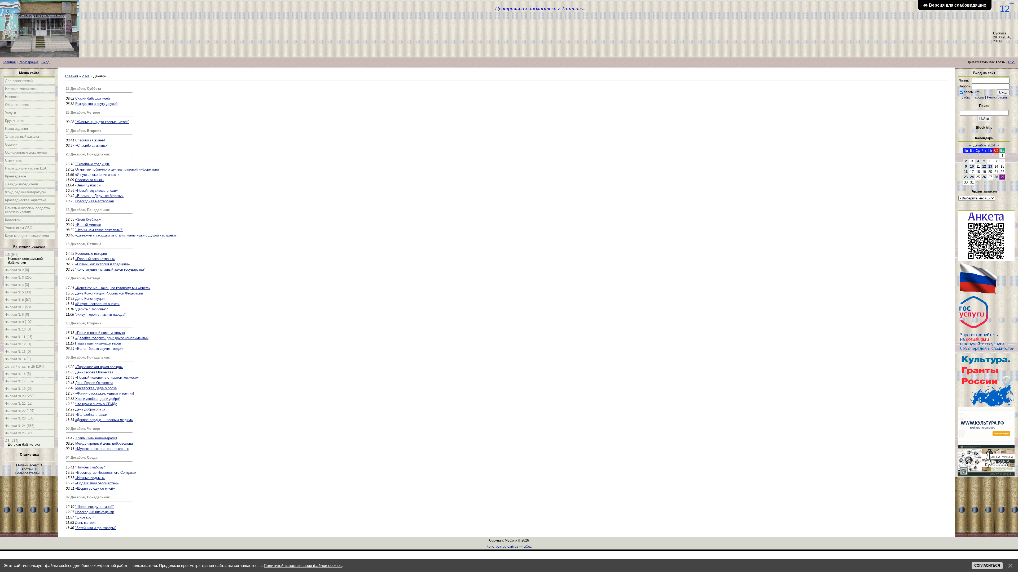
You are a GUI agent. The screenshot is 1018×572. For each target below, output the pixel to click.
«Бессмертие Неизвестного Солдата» (105, 473)
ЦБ (7, 255)
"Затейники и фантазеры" (95, 528)
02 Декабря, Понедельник (88, 497)
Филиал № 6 (14, 300)
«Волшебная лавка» (91, 415)
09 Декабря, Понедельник (88, 357)
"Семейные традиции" (92, 164)
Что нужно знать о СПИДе (96, 404)
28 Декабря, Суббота (83, 89)
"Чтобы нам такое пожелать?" (99, 230)
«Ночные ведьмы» (90, 478)
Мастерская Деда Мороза (96, 388)
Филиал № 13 (15, 352)
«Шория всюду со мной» (95, 488)
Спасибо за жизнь (89, 180)
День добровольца (90, 409)
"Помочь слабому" (90, 467)
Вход (45, 62)
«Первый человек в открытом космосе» (107, 377)
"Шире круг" (84, 517)
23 (966, 177)
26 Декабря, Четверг (83, 112)
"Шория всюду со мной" (94, 507)
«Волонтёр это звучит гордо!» (99, 349)
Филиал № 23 (15, 418)
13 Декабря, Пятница (83, 244)
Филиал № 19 (15, 389)
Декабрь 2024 (984, 145)
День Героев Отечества (94, 372)
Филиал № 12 (15, 344)
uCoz (528, 546)
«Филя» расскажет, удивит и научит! (104, 393)
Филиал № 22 (15, 411)
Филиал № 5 (14, 292)
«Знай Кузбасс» (87, 185)
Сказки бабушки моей (92, 98)
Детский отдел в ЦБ (20, 366)
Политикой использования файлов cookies (303, 566)
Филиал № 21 (15, 403)
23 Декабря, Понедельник (88, 154)
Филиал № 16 (15, 374)
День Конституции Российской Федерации (109, 293)
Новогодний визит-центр (94, 512)
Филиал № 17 (15, 381)
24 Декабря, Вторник (83, 131)
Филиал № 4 (14, 285)
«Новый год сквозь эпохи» (96, 191)
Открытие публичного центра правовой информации (117, 169)
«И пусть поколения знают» (97, 175)
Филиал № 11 (15, 337)
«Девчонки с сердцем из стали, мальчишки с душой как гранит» (126, 235)
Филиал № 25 (15, 433)
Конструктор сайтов (502, 546)
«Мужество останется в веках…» (102, 449)
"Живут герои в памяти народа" (100, 314)
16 (966, 172)
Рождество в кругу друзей (96, 104)
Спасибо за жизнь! (90, 140)
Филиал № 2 (14, 270)
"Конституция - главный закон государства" (110, 269)
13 (990, 166)
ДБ (7, 441)
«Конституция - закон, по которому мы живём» (112, 288)
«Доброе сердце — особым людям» (104, 420)
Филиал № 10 (15, 329)
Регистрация (28, 62)
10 (972, 166)
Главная (9, 62)
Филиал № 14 (15, 359)
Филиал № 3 (14, 277)
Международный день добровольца (104, 443)
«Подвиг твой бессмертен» (97, 483)
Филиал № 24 (15, 426)
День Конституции (89, 299)
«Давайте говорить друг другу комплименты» (111, 338)
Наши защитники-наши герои (98, 343)
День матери (85, 523)
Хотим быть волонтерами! (96, 438)
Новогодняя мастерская (94, 201)
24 (972, 177)
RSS (1011, 62)
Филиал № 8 (14, 314)
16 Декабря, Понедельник (88, 210)
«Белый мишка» (88, 225)
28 (996, 177)
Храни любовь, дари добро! (97, 399)
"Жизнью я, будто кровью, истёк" (102, 122)
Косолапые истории (91, 254)
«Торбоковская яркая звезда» (99, 367)
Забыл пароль (972, 97)
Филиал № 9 (14, 322)
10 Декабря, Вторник (83, 323)
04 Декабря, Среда (81, 457)
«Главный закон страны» (95, 259)
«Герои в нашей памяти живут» (100, 333)
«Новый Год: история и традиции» (102, 264)
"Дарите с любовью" (91, 309)
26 (984, 177)
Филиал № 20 (15, 396)
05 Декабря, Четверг (83, 429)
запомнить (972, 92)
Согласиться (987, 565)
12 (984, 166)
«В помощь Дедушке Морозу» (99, 196)
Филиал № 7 (14, 307)
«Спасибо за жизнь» (91, 146)
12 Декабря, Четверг (83, 278)
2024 (85, 76)
